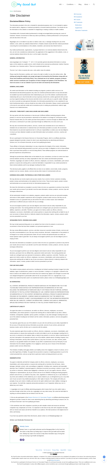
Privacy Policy (55, 450)
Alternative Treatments (81, 30)
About (86, 4)
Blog (80, 4)
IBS (60, 4)
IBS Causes (77, 19)
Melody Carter (24, 426)
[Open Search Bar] (94, 4)
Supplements (78, 27)
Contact (69, 450)
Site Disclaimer (47, 450)
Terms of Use (39, 450)
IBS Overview (77, 14)
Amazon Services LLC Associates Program (40, 397)
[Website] (21, 440)
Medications (78, 25)
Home (11, 11)
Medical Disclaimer (55, 460)
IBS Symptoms (78, 17)
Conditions (70, 4)
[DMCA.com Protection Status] (53, 454)
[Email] (23, 440)
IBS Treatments (78, 22)
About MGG (63, 450)
